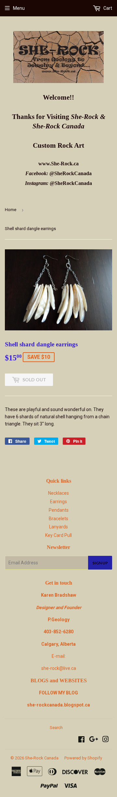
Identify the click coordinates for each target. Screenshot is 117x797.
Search (56, 727)
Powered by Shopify (83, 757)
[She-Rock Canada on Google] (93, 740)
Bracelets (58, 518)
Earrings (58, 501)
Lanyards (58, 526)
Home (10, 209)
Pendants (59, 510)
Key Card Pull (58, 535)
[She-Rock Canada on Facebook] (81, 740)
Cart (107, 8)
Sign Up (100, 562)
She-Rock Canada (41, 757)
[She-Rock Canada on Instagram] (105, 740)
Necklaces (58, 493)
